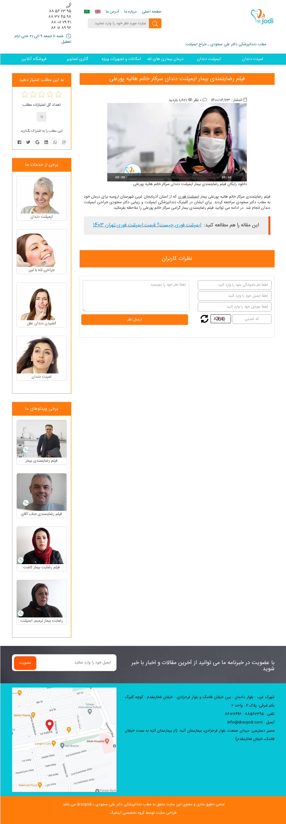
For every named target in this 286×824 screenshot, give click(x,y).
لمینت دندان (252, 59)
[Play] (111, 177)
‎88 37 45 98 (59, 16)
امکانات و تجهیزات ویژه (121, 59)
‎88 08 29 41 (61, 22)
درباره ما (130, 11)
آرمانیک (115, 812)
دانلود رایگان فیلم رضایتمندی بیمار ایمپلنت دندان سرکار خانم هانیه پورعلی (190, 184)
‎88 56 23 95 (60, 11)
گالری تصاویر (77, 59)
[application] (177, 142)
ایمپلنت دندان (209, 59)
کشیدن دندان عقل (41, 323)
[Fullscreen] (243, 177)
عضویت (25, 663)
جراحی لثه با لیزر (41, 270)
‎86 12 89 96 (61, 28)
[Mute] (236, 177)
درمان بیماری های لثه (165, 59)
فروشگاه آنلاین (33, 59)
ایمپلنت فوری (188, 196)
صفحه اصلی (151, 11)
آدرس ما (112, 11)
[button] (177, 142)
